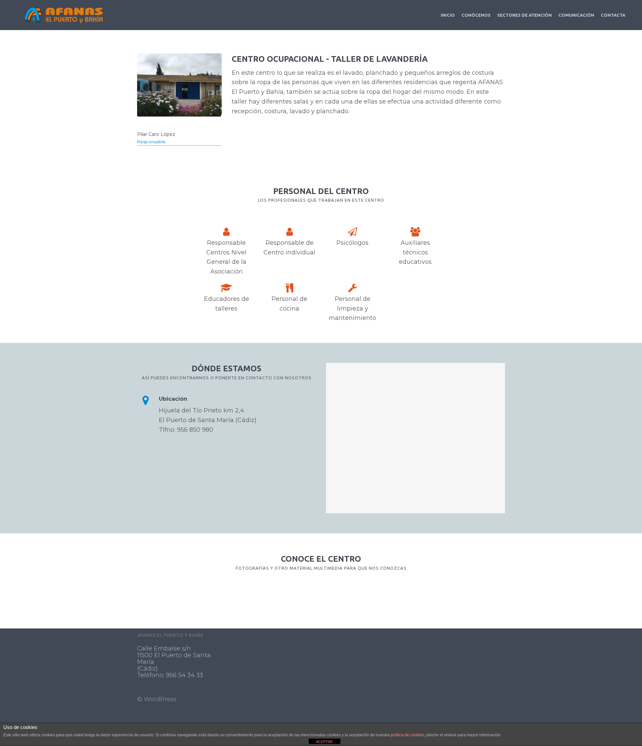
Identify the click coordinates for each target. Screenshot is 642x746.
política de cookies (407, 735)
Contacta (613, 15)
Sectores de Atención (524, 15)
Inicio (448, 15)
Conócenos (476, 15)
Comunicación (576, 15)
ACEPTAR (324, 742)
